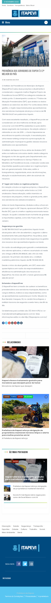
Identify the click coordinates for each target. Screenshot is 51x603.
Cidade (7, 349)
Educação (6, 526)
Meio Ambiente (8, 532)
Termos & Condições (14, 596)
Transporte (38, 526)
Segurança (26, 526)
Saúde (13, 349)
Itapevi (13, 397)
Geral (19, 532)
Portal (4, 5)
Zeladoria (28, 397)
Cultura (24, 529)
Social (42, 529)
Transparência (20, 5)
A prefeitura (43, 596)
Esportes (5, 529)
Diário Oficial (30, 5)
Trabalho (33, 529)
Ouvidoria (10, 5)
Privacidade (31, 596)
